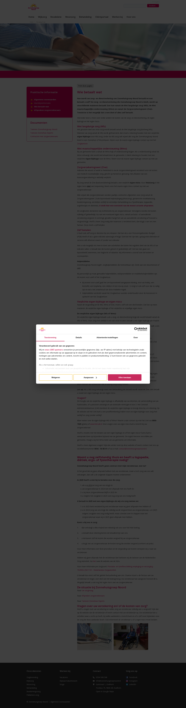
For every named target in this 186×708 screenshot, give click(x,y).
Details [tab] (79, 337)
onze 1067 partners (54, 350)
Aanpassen (89, 377)
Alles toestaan (124, 377)
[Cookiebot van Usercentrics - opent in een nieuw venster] (136, 329)
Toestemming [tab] (50, 337)
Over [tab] (135, 337)
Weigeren (55, 377)
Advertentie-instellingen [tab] (107, 337)
